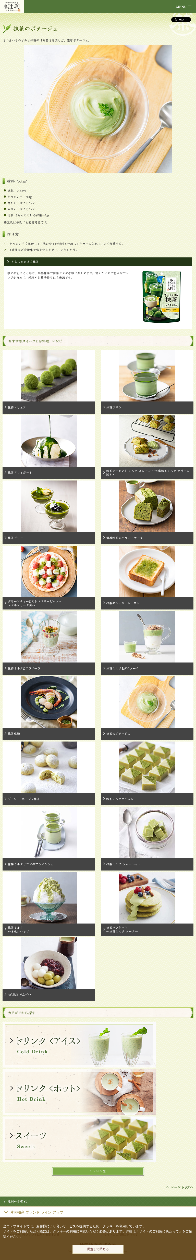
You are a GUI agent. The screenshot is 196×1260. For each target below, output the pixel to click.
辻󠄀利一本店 (15, 1201)
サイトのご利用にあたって (159, 1231)
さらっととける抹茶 (25, 261)
